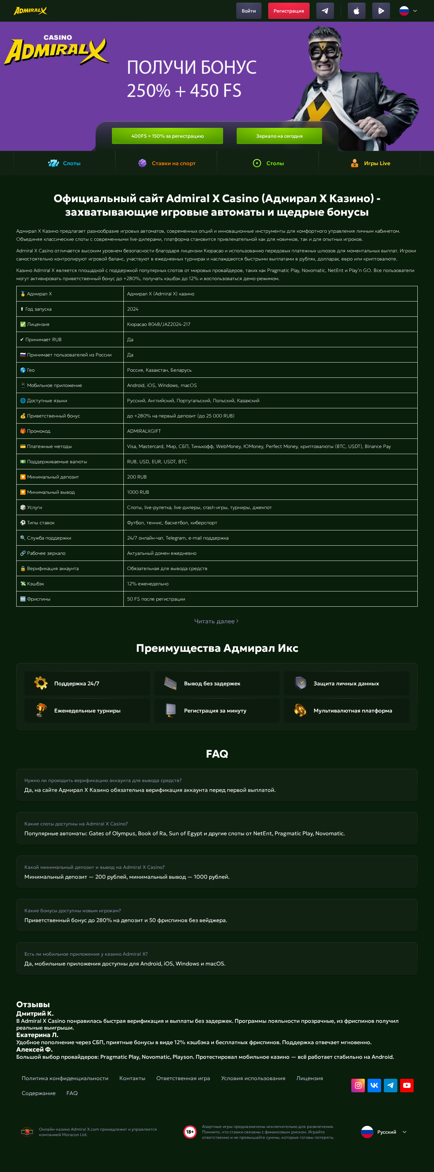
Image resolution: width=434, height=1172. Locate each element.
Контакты (132, 1078)
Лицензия (309, 1078)
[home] (31, 11)
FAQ (72, 1093)
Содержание (39, 1093)
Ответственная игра (183, 1078)
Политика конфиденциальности (65, 1078)
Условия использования (253, 1078)
